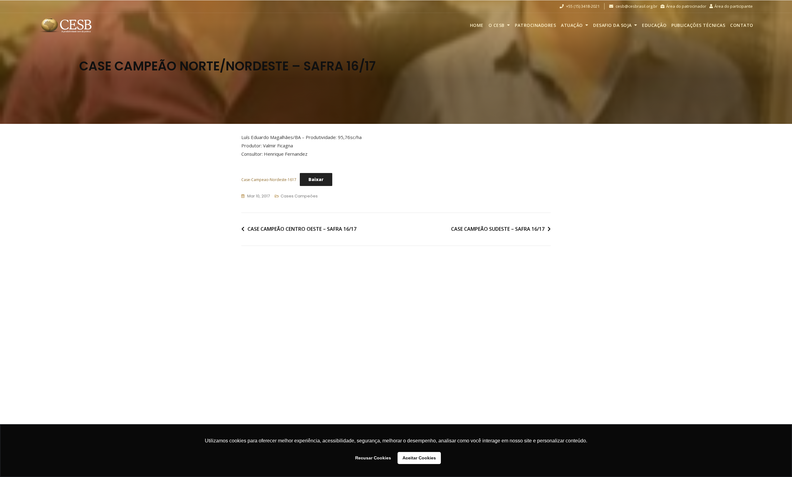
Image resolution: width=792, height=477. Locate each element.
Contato (741, 25)
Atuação (572, 25)
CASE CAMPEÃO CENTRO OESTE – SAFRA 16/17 (302, 229)
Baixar (316, 179)
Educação (654, 25)
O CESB (497, 25)
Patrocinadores (535, 25)
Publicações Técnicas (698, 25)
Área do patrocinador (686, 6)
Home (477, 25)
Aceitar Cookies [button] (419, 457)
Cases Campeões (299, 196)
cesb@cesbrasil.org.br (636, 6)
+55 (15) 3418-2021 (582, 6)
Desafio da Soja (612, 25)
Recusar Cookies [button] (373, 457)
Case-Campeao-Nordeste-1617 (268, 179)
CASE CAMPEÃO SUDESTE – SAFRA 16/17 (497, 229)
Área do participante (733, 6)
